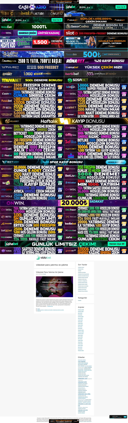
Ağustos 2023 (81, 350)
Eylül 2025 (80, 314)
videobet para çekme (83, 397)
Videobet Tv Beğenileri (82, 280)
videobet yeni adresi (82, 408)
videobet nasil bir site (82, 395)
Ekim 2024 (80, 326)
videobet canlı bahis (81, 372)
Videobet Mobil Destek (82, 282)
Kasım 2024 (80, 325)
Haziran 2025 (80, 316)
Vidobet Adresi (81, 267)
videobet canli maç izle (82, 371)
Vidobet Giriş (80, 268)
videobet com (83, 378)
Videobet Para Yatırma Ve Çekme (49, 272)
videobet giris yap (80, 380)
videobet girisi (90, 378)
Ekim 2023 (80, 347)
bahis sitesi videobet (82, 359)
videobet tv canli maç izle (84, 404)
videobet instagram (82, 390)
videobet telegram (87, 400)
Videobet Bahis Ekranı (82, 287)
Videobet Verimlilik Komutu (83, 275)
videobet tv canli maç (87, 402)
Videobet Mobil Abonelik (83, 277)
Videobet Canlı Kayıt (82, 289)
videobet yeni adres (85, 407)
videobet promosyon (82, 398)
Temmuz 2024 (81, 331)
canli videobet (81, 361)
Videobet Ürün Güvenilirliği (83, 274)
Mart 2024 (80, 338)
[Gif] (64, 121)
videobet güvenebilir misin (81, 387)
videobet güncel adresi (83, 386)
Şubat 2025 (80, 319)
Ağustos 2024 (81, 330)
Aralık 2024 (80, 323)
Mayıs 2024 (80, 335)
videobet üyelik (81, 411)
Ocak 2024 (80, 342)
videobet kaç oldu (84, 394)
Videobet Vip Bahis (82, 272)
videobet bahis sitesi (88, 370)
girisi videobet (81, 365)
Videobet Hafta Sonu (82, 279)
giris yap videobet (88, 365)
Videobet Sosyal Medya (83, 291)
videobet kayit (82, 392)
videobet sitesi (80, 400)
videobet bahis (81, 370)
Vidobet (38, 308)
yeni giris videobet (81, 412)
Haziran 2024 (80, 333)
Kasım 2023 (80, 345)
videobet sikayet (88, 399)
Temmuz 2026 (81, 309)
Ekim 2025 (80, 313)
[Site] (32, 87)
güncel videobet (88, 367)
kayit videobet (80, 368)
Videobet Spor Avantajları (83, 285)
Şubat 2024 (80, 340)
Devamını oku (50, 306)
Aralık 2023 (80, 343)
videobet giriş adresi (82, 383)
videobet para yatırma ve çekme (58, 309)
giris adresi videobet (82, 364)
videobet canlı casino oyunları (83, 375)
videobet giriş (82, 382)
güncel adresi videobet (81, 367)
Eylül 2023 (80, 348)
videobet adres (87, 368)
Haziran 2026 (80, 311)
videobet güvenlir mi (40, 309)
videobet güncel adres (82, 384)
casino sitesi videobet (83, 363)
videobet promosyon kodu (81, 399)
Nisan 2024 (80, 336)
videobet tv (80, 402)
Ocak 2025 (80, 321)
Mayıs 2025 (80, 318)
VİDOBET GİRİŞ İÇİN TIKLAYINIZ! (64, 49)
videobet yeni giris (83, 410)
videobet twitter (80, 407)
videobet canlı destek (83, 376)
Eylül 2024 (80, 328)
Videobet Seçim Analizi (82, 284)
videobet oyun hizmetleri (48, 309)
